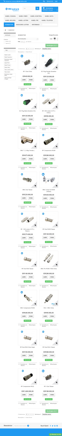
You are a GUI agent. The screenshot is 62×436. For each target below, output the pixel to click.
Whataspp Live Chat (56, 434)
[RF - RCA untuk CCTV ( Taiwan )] (27, 219)
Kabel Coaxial (10, 16)
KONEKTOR (9, 24)
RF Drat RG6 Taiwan (27, 268)
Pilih (19, 41)
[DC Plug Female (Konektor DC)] (48, 61)
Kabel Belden (10, 20)
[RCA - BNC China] (48, 298)
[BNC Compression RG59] (27, 298)
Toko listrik (7, 72)
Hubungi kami (50, 1)
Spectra (8, 43)
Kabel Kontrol (36, 16)
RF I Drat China (27, 71)
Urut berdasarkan (22, 38)
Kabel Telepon (47, 20)
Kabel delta (7, 67)
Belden (8, 41)
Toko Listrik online (9, 69)
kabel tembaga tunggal (8, 78)
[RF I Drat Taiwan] (48, 376)
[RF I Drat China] (27, 61)
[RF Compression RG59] (48, 140)
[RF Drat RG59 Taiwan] (48, 219)
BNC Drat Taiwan (27, 189)
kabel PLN (7, 62)
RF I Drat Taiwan (48, 386)
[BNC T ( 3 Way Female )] (27, 140)
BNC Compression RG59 (27, 308)
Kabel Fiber (23, 16)
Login (56, 1)
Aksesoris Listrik (22, 24)
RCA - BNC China (49, 308)
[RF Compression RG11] (27, 376)
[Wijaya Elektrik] (12, 9)
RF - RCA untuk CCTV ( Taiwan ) (27, 230)
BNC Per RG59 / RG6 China (49, 268)
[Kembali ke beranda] (5, 30)
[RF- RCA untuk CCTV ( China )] (48, 101)
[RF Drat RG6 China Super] (27, 337)
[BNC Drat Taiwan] (27, 180)
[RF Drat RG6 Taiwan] (27, 258)
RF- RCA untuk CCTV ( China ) (48, 111)
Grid (54, 39)
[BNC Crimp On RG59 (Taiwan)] (48, 180)
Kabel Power (7, 65)
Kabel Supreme (8, 57)
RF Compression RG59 (48, 150)
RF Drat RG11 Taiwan (49, 347)
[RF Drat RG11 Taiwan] (48, 337)
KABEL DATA (49, 16)
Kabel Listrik (23, 20)
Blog (44, 1)
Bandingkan (32, 88)
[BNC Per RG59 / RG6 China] (48, 258)
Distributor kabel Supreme (8, 60)
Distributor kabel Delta (8, 75)
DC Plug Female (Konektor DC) (48, 72)
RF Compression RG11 (27, 386)
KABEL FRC (35, 20)
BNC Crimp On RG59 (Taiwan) (49, 190)
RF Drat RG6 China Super (27, 347)
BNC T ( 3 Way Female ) (27, 150)
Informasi (35, 24)
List (57, 39)
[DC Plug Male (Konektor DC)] (27, 101)
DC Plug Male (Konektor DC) (27, 111)
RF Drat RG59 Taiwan (49, 229)
